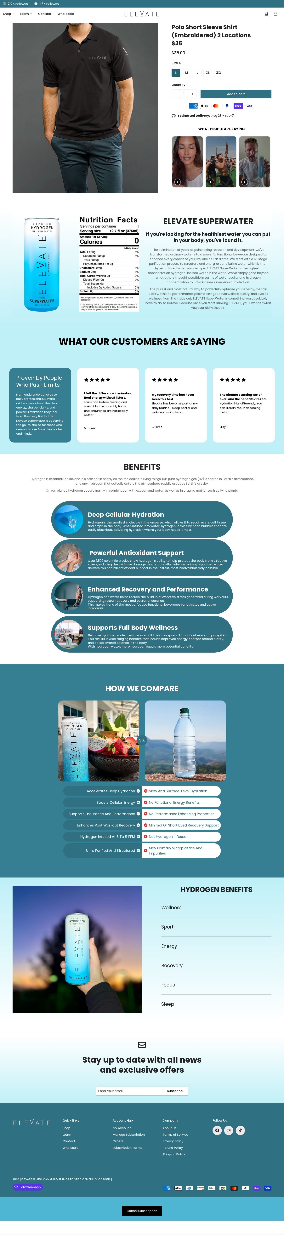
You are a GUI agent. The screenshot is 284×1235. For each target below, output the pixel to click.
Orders (118, 1141)
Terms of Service (175, 1134)
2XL (218, 72)
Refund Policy (172, 1148)
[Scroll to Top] (276, 1213)
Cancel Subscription (142, 1211)
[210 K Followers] (228, 1130)
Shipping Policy (173, 1154)
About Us (169, 1128)
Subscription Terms (127, 1148)
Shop (66, 1128)
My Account (122, 1128)
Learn (24, 14)
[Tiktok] (240, 1130)
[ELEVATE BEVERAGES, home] (142, 14)
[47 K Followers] (217, 1130)
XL (207, 72)
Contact (44, 14)
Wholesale (66, 14)
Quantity (178, 85)
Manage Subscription (129, 1134)
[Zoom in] (150, 31)
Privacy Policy (172, 1141)
